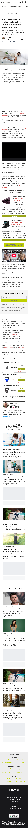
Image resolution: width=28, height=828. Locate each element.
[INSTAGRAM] (13, 407)
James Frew (10, 37)
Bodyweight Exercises (6, 14)
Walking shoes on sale (20, 781)
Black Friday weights (20, 778)
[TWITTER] (11, 407)
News (22, 39)
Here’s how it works (15, 43)
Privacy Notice (20, 305)
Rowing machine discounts (7, 778)
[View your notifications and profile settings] (20, 2)
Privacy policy (14, 801)
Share (6, 69)
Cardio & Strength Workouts (14, 13)
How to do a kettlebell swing (7, 759)
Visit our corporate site (18, 822)
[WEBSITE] (16, 407)
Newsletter (23, 69)
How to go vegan (20, 762)
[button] (14, 367)
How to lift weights (20, 759)
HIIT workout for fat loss (18, 334)
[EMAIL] (18, 407)
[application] (14, 150)
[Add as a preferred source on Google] (14, 816)
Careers (14, 806)
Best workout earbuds (20, 772)
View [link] (21, 369)
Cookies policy (14, 804)
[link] (6, 201)
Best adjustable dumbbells (7, 768)
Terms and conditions (14, 799)
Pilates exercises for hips (15, 6)
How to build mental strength (7, 762)
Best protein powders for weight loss (21, 769)
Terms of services (18, 304)
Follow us (15, 69)
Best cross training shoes (7, 772)
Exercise (4, 13)
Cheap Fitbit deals (7, 781)
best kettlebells (8, 347)
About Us (14, 795)
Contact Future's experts (14, 797)
